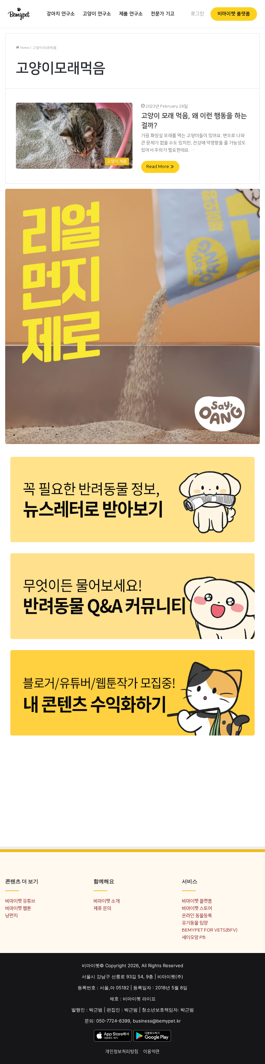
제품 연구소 (131, 14)
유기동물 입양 (195, 922)
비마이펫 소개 (106, 901)
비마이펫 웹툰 (18, 908)
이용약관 (151, 1051)
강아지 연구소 (61, 14)
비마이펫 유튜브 (20, 901)
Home (24, 48)
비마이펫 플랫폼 (233, 14)
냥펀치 (11, 915)
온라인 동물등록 (197, 915)
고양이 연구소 (97, 14)
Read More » (160, 166)
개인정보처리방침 (121, 1051)
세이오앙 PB (194, 937)
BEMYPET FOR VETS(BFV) (209, 930)
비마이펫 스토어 (197, 908)
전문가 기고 (163, 14)
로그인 (197, 14)
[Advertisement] (132, 790)
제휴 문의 (102, 908)
